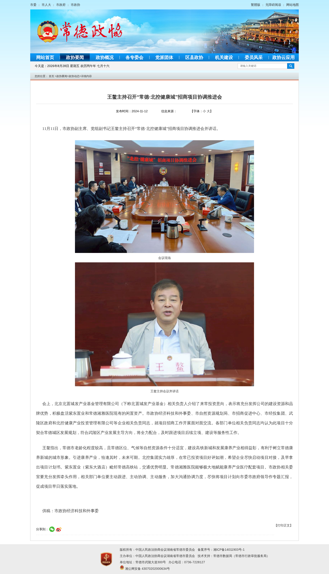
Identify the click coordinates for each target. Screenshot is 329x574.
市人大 (46, 4)
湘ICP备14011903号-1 (229, 549)
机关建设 (224, 57)
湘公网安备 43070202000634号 (147, 568)
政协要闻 (75, 57)
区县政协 (194, 57)
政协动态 (74, 76)
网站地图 (292, 4)
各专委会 (134, 57)
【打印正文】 (283, 525)
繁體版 (255, 4)
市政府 (61, 4)
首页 (51, 76)
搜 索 (290, 66)
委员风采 (254, 57)
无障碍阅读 (273, 4)
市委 (33, 4)
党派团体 (164, 57)
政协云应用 (283, 57)
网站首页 (45, 57)
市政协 (75, 4)
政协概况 (105, 57)
